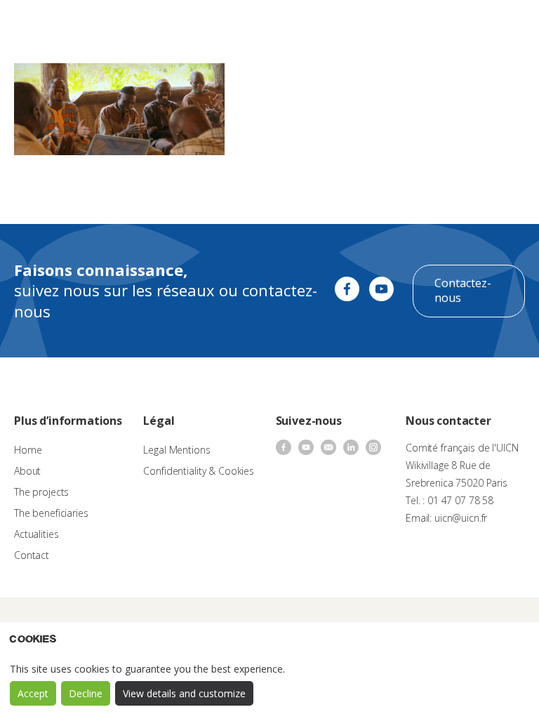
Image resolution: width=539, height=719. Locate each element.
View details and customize (184, 693)
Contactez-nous (462, 290)
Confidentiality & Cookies (198, 470)
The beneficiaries (51, 513)
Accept (33, 693)
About (27, 470)
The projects (41, 492)
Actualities (36, 534)
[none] (472, 25)
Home (27, 449)
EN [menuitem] (465, 24)
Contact (31, 555)
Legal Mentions (176, 449)
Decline (85, 693)
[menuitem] (472, 25)
